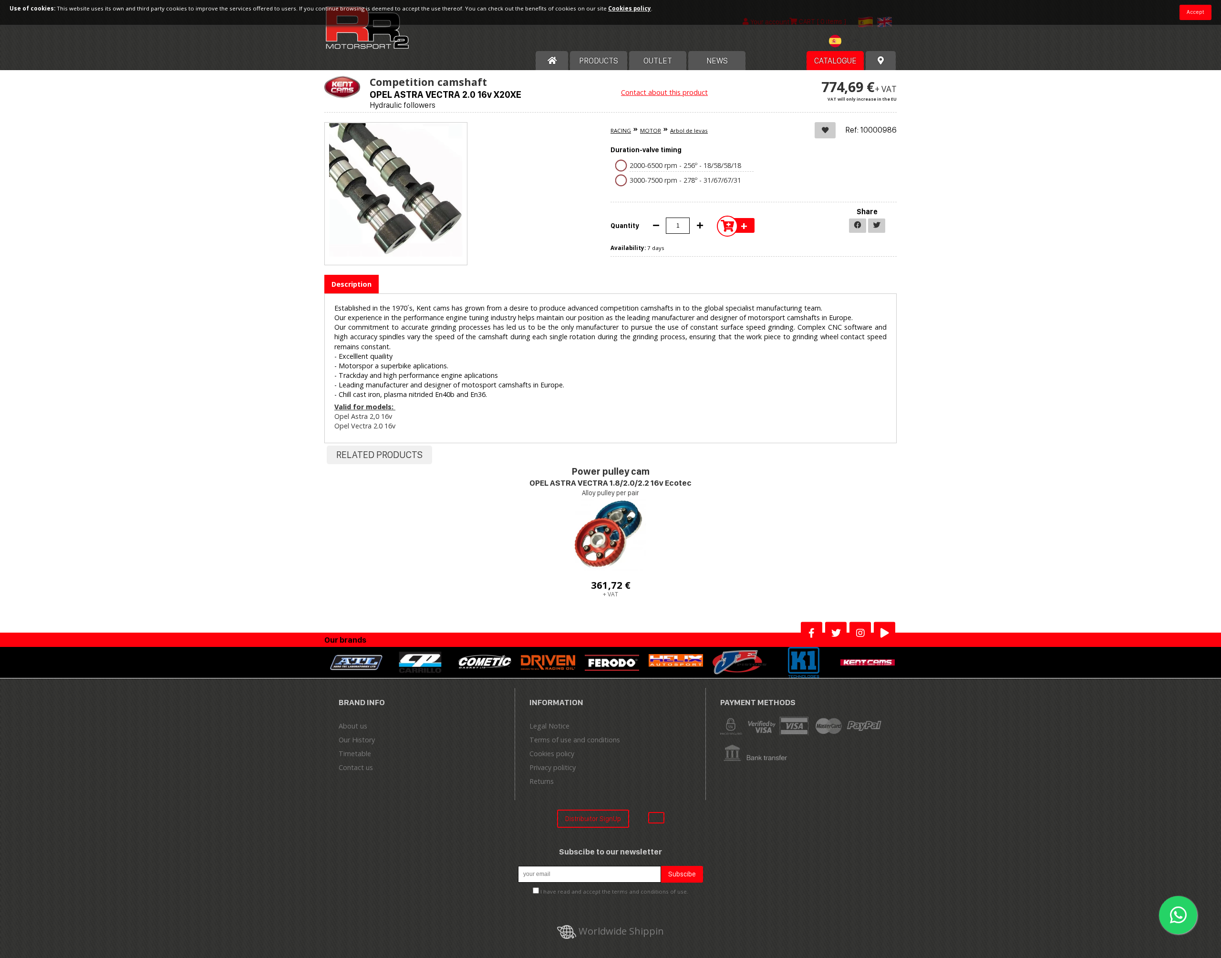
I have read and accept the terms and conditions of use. (614, 891)
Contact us (356, 767)
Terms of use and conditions (574, 739)
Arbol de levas (689, 130)
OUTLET (657, 60)
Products (598, 60)
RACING (620, 130)
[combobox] (847, 42)
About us (353, 725)
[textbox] (847, 41)
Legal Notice (549, 725)
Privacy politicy (552, 767)
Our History (357, 739)
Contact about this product (664, 92)
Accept (1195, 12)
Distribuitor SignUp (593, 818)
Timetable (355, 753)
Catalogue (835, 60)
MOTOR (650, 130)
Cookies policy (551, 753)
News (717, 60)
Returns (541, 781)
